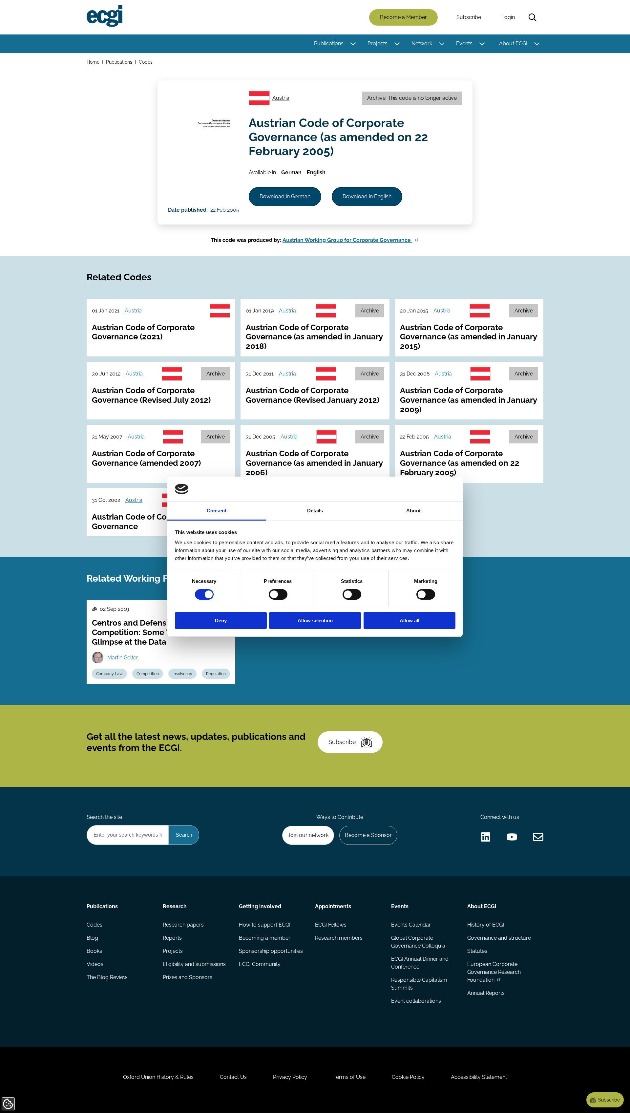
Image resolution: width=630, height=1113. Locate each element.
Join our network (308, 835)
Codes (146, 62)
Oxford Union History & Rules (158, 1077)
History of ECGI (485, 925)
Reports (172, 938)
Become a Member (403, 17)
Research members (339, 938)
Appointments (333, 906)
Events (464, 43)
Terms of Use (349, 1077)
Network (421, 43)
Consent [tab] (216, 510)
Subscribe (468, 17)
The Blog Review (107, 977)
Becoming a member (264, 938)
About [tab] (413, 510)
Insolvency (182, 674)
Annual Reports (486, 993)
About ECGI (513, 43)
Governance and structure (499, 938)
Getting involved (260, 906)
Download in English (367, 196)
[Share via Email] (538, 837)
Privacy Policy (290, 1077)
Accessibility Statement (479, 1077)
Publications (329, 43)
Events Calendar (411, 925)
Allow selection (315, 620)
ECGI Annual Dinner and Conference (420, 963)
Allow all (409, 620)
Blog (92, 938)
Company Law (109, 674)
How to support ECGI (264, 925)
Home (93, 62)
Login (508, 17)
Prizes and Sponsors (187, 977)
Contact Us (233, 1077)
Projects (378, 43)
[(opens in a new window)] (485, 837)
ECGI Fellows (330, 925)
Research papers (183, 925)
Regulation (216, 674)
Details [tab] (315, 510)
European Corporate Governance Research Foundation (494, 972)
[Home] (104, 16)
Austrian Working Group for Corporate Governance (347, 240)
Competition (147, 674)
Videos (95, 964)
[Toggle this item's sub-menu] (353, 43)
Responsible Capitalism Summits (419, 984)
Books (94, 951)
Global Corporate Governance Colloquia (418, 942)
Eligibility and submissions (194, 964)
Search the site (104, 817)
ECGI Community (260, 964)
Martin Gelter (122, 657)
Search (532, 17)
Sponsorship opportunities (271, 951)
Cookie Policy (408, 1077)
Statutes (477, 951)
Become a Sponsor (368, 835)
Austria (280, 98)
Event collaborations (416, 1001)
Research (175, 906)
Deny (221, 620)
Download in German (285, 196)
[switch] (278, 594)
